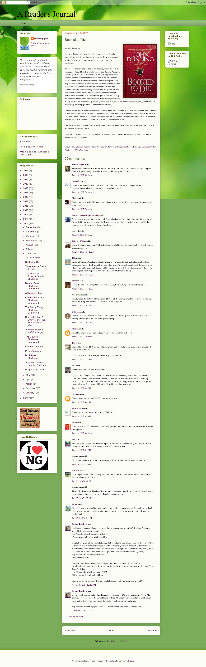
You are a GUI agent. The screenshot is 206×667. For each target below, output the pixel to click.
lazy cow (76, 394)
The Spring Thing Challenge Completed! (34, 310)
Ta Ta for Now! (32, 257)
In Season (25, 141)
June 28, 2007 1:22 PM (82, 359)
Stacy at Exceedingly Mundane (86, 215)
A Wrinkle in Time (34, 293)
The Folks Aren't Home (31, 146)
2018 (26, 175)
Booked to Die (32, 262)
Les (73, 439)
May (28, 375)
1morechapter (78, 164)
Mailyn (75, 198)
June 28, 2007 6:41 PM (82, 402)
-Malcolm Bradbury (27, 84)
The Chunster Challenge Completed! (32, 339)
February (31, 388)
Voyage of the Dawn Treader (35, 267)
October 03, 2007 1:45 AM (83, 610)
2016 (26, 183)
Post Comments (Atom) (117, 641)
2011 (26, 206)
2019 (26, 170)
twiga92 (75, 181)
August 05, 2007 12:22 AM (84, 584)
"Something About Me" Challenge (34, 331)
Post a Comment (76, 616)
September (32, 240)
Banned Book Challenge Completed (32, 286)
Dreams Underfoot (34, 346)
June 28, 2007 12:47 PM (82, 305)
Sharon (75, 328)
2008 (26, 219)
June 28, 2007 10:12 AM (83, 251)
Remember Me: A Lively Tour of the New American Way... (35, 321)
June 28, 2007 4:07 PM (82, 388)
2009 (26, 214)
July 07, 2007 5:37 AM (82, 498)
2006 (26, 398)
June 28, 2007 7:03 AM (82, 192)
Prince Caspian (33, 351)
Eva (74, 365)
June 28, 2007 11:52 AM (83, 288)
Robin (74, 504)
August (30, 245)
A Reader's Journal (46, 13)
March (29, 384)
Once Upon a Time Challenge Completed (34, 300)
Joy (73, 342)
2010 (26, 210)
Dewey (75, 422)
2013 (26, 197)
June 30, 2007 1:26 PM (82, 464)
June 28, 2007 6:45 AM (82, 175)
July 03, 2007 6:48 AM (82, 481)
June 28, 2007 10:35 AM (83, 274)
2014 (26, 192)
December (31, 227)
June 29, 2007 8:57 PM (82, 450)
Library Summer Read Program (90, 146)
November (31, 231)
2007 (74, 146)
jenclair (75, 470)
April (28, 379)
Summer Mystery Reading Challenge (36, 363)
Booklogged (41, 38)
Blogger (130, 660)
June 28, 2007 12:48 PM (82, 322)
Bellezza (76, 311)
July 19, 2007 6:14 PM (82, 517)
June (29, 253)
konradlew (110, 660)
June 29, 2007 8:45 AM (82, 433)
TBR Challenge (81, 150)
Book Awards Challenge (31, 356)
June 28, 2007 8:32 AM (82, 234)
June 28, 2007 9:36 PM (82, 416)
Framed (75, 280)
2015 (26, 188)
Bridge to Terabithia (35, 369)
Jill (73, 257)
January (30, 392)
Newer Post (70, 630)
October (30, 236)
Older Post (152, 630)
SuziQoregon (78, 408)
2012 (26, 201)
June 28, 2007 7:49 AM (82, 209)
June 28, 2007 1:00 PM (82, 336)
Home (23, 23)
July (28, 249)
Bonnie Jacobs (78, 523)
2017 (26, 179)
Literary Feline (79, 240)
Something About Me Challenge (126, 146)
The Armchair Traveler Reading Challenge (35, 276)
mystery (108, 146)
